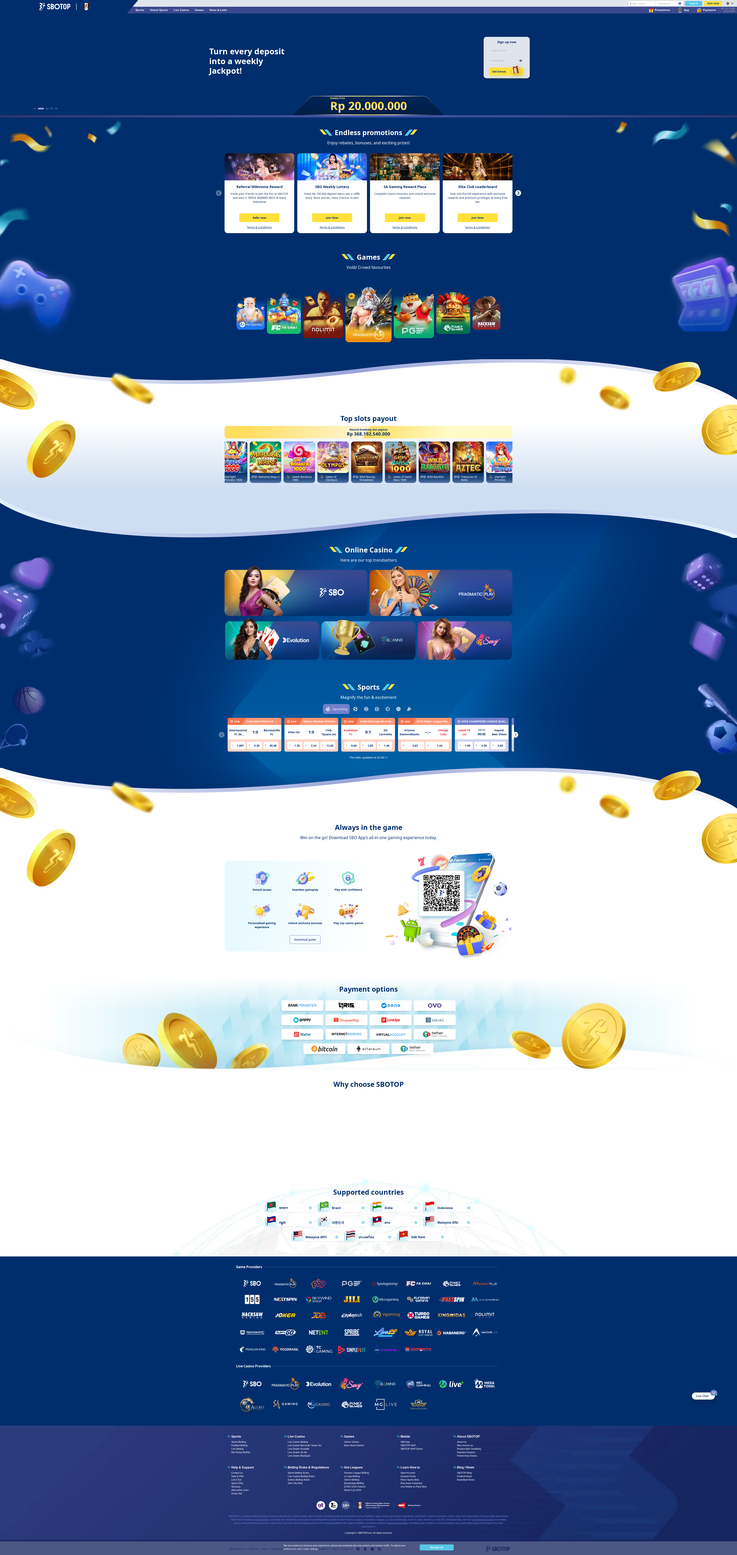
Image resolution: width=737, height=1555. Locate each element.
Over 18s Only (295, 1483)
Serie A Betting (351, 1479)
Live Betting (237, 1449)
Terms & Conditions (259, 227)
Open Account (408, 1473)
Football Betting (239, 1445)
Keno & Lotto (218, 10)
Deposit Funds (408, 1476)
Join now (713, 3)
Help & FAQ (237, 1476)
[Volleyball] (398, 709)
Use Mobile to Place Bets (414, 1486)
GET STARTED (331, 606)
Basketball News (465, 1479)
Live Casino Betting (298, 1442)
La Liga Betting (352, 1476)
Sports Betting (238, 1442)
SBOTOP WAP (408, 1445)
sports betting (261, 1519)
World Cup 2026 (352, 1490)
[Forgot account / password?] (680, 3)
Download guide (305, 939)
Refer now (259, 218)
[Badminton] (409, 709)
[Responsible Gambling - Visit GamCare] (333, 1505)
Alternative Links (240, 1490)
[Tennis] (388, 709)
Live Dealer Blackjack (299, 1455)
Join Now (332, 218)
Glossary (235, 1486)
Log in (693, 3)
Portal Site (236, 1493)
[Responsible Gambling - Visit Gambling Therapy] (321, 1505)
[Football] (355, 709)
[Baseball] (377, 709)
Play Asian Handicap (411, 1483)
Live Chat (236, 1479)
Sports (140, 10)
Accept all (436, 1547)
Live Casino (181, 10)
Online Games (351, 1442)
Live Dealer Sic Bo (297, 1452)
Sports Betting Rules (298, 1473)
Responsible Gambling (469, 1449)
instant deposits (442, 1150)
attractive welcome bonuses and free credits (368, 1147)
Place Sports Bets (410, 1479)
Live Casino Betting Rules (301, 1476)
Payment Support (466, 1452)
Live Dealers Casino (483, 1519)
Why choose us (465, 1445)
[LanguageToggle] (729, 3)
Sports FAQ (237, 1483)
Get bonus (499, 71)
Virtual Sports (159, 10)
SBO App (405, 1442)
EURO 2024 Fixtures (355, 1486)
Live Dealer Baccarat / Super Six (304, 1445)
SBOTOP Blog (464, 1473)
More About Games (354, 1445)
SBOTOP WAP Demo (412, 1449)
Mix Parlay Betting (240, 1452)
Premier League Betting (356, 1473)
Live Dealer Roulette (298, 1449)
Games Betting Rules (299, 1479)
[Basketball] (366, 709)
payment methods (398, 1523)
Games (199, 10)
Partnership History (467, 1455)
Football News (464, 1476)
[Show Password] (520, 60)
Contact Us (237, 1473)
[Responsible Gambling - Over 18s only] (346, 1505)
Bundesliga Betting (354, 1483)
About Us (462, 1442)
